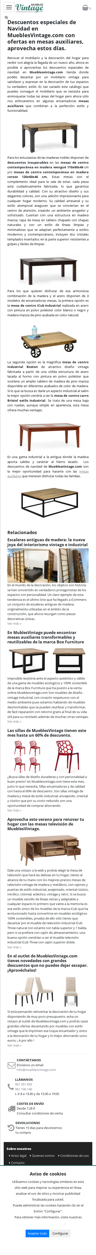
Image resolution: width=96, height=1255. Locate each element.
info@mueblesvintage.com (36, 1069)
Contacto (18, 1162)
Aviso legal (18, 1155)
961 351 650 (23, 1084)
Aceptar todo (37, 1233)
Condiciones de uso (74, 1155)
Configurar (60, 1233)
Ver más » (14, 623)
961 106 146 (23, 1089)
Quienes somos (43, 1155)
